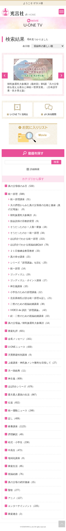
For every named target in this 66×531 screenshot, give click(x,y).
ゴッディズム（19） (21, 274)
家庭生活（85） (16, 466)
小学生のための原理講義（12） (27, 292)
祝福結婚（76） (16, 474)
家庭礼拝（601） (17, 331)
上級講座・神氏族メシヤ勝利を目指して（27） (33, 362)
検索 (56, 161)
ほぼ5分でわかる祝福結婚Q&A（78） (30, 244)
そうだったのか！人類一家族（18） (29, 227)
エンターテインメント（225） (24, 506)
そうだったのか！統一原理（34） (28, 233)
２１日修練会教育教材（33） (25, 250)
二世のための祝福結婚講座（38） (28, 304)
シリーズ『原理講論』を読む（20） (29, 262)
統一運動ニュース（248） (22, 410)
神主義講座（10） (20, 286)
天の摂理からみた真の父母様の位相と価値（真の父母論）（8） (34, 207)
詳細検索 (34, 169)
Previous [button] (5, 75)
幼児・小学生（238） (19, 442)
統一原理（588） (17, 194)
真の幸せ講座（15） (21, 256)
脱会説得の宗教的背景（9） (25, 221)
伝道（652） (14, 402)
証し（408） (14, 418)
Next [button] (61, 75)
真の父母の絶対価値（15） (22, 482)
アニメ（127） (16, 498)
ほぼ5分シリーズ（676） (21, 386)
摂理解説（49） (16, 434)
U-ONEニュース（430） (21, 346)
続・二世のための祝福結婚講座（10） (30, 316)
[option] (33, 75)
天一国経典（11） (17, 370)
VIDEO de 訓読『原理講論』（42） (29, 310)
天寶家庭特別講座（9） (20, 354)
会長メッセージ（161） (20, 339)
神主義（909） (16, 378)
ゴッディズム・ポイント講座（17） (29, 280)
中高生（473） (16, 450)
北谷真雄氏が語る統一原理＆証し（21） (31, 298)
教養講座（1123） (17, 426)
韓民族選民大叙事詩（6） (24, 215)
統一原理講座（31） (21, 199)
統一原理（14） (18, 268)
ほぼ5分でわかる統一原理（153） (28, 238)
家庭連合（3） (16, 514)
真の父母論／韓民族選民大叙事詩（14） (29, 323)
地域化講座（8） (17, 458)
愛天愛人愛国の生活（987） (23, 394)
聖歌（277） (14, 490)
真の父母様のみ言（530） (22, 186)
